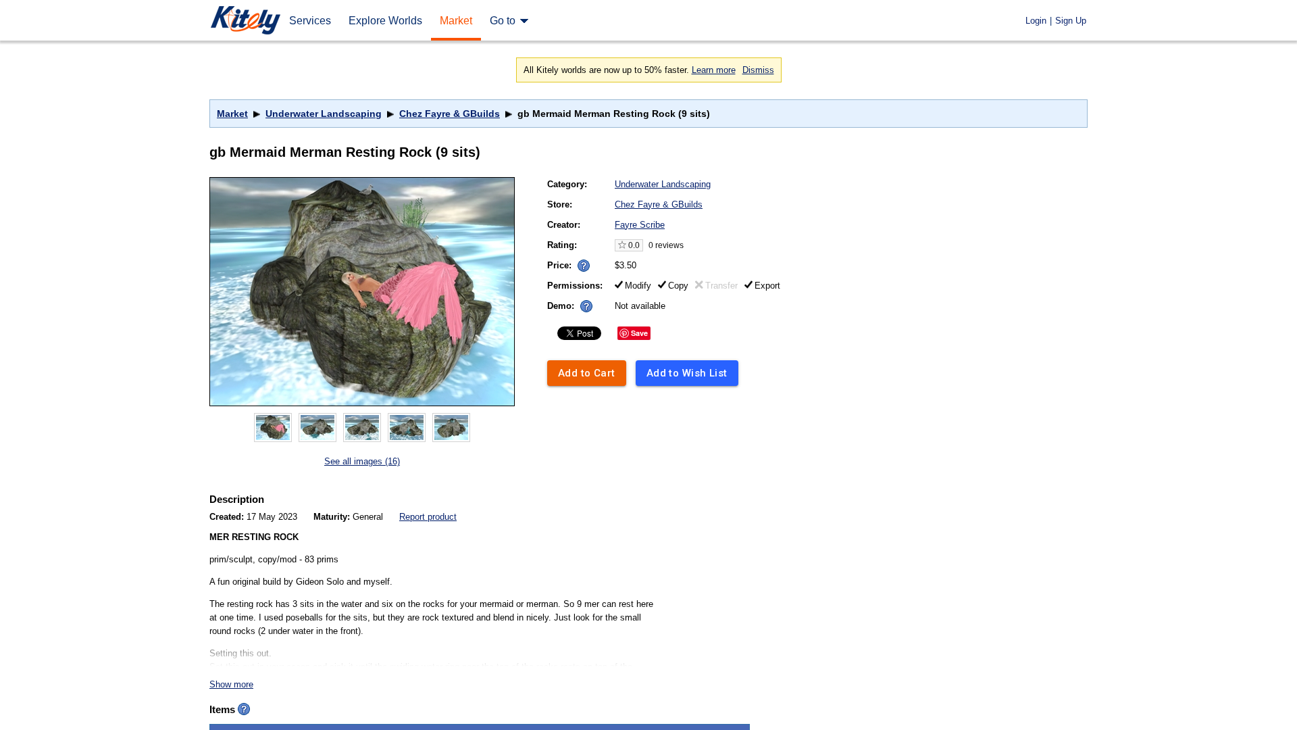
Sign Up (1070, 21)
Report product (428, 517)
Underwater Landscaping (323, 113)
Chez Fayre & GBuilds (449, 113)
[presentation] (581, 262)
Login (1035, 21)
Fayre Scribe (640, 225)
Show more (231, 684)
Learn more (714, 70)
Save (639, 333)
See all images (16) (362, 461)
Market (232, 113)
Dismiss (758, 70)
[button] (584, 266)
